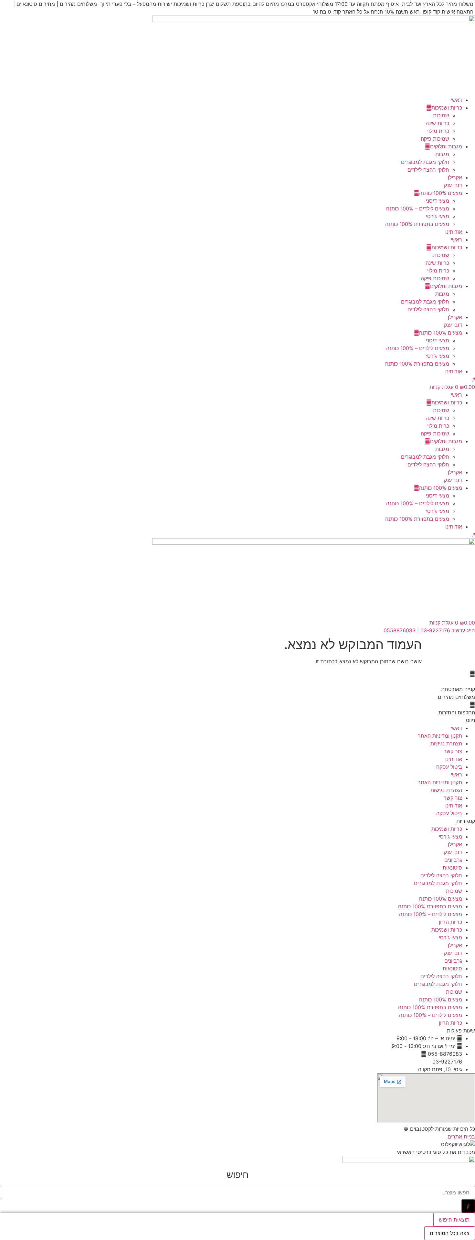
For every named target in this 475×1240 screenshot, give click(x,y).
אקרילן (455, 177)
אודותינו (453, 232)
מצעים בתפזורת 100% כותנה (417, 224)
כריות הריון (450, 922)
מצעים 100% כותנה (440, 193)
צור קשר (453, 751)
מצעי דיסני (437, 201)
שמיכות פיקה (435, 138)
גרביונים (453, 860)
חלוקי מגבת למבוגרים (425, 162)
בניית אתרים (461, 1136)
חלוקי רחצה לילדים (428, 169)
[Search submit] (468, 1206)
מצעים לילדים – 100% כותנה (417, 208)
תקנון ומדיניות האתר (440, 735)
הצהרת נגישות (446, 743)
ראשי (456, 100)
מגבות (442, 154)
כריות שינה (437, 123)
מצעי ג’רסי (437, 216)
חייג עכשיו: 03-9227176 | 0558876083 (429, 630)
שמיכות (441, 115)
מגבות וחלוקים (446, 146)
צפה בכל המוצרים (450, 1233)
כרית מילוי (438, 131)
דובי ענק (453, 185)
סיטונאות (452, 867)
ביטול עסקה (449, 767)
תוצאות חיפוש (454, 1219)
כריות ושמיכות (446, 107)
